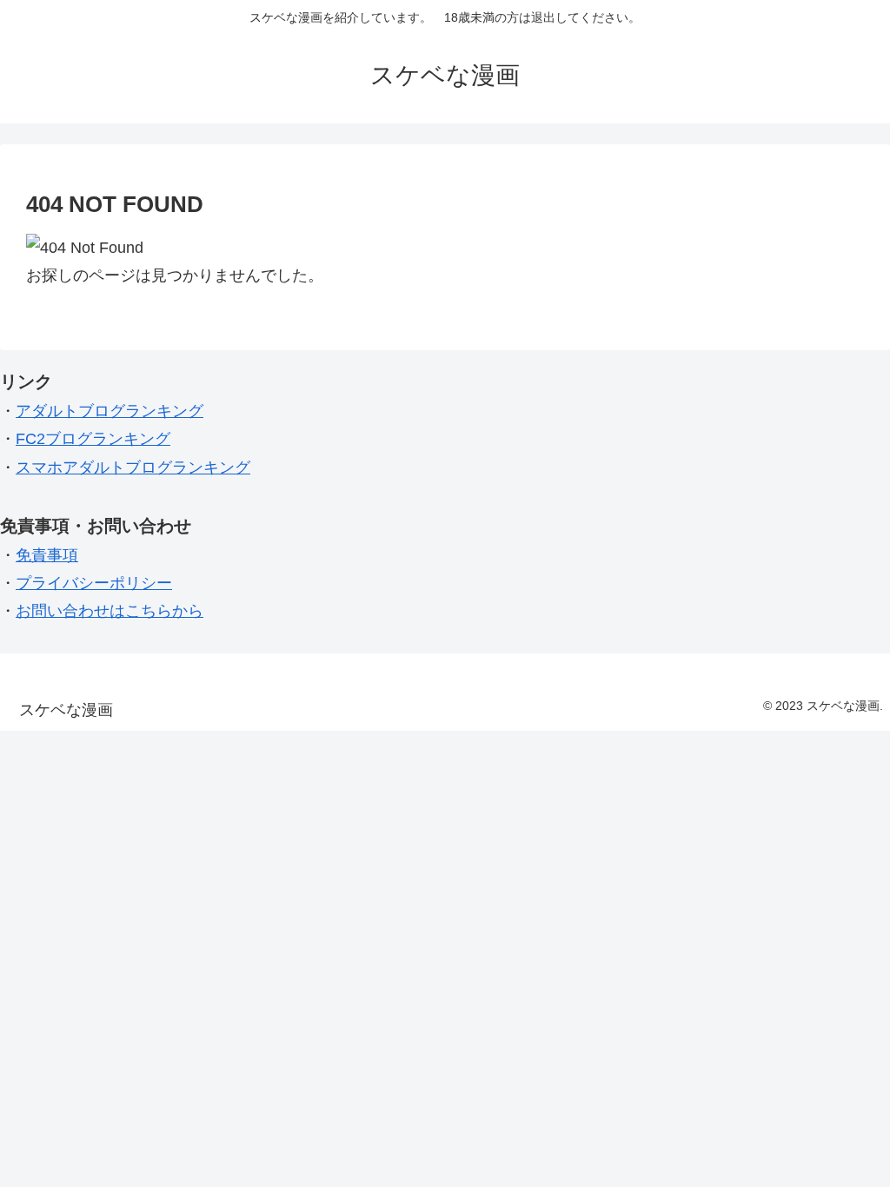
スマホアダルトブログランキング (133, 467)
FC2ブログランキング (93, 439)
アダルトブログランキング (109, 411)
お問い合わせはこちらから (109, 611)
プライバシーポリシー (94, 583)
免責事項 (47, 555)
